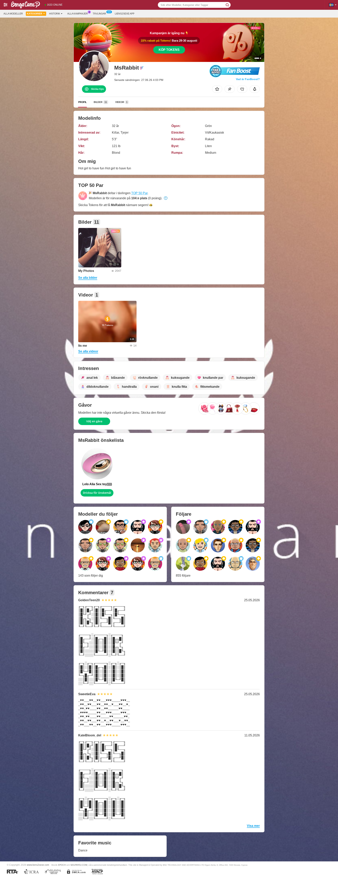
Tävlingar (99, 13)
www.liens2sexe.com (38, 865)
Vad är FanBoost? (248, 79)
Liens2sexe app (124, 13)
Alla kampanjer (77, 13)
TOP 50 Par (139, 193)
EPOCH (62, 865)
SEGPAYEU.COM (78, 865)
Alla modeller (13, 13)
